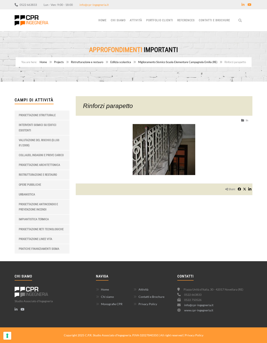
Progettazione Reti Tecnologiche (41, 229)
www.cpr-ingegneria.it (198, 310)
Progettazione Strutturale (37, 115)
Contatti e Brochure (214, 20)
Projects (59, 62)
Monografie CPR (111, 304)
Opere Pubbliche (30, 184)
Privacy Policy (148, 304)
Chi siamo (118, 20)
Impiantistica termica (34, 219)
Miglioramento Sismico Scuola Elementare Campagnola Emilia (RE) (177, 62)
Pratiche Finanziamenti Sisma (39, 248)
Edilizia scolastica (120, 62)
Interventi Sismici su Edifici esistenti (37, 127)
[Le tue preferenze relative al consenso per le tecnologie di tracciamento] (7, 336)
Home (102, 20)
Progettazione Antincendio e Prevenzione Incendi (38, 207)
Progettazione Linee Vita (35, 239)
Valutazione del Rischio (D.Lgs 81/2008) (39, 142)
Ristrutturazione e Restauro (38, 174)
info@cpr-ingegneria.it (94, 4)
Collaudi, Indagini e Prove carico (41, 155)
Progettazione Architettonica (39, 165)
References (186, 20)
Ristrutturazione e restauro (87, 62)
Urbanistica (27, 194)
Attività (136, 20)
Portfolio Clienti (159, 20)
